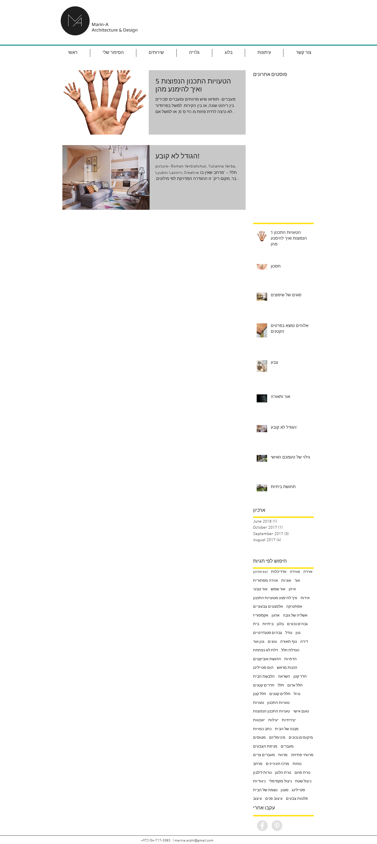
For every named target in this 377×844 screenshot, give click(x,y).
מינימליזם (277, 737)
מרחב (257, 764)
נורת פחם (302, 772)
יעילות (273, 720)
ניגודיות (259, 781)
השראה (284, 676)
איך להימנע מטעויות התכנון (275, 598)
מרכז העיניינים (277, 764)
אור (297, 580)
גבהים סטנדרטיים (267, 633)
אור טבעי (260, 589)
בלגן (280, 624)
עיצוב (257, 798)
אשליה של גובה (295, 615)
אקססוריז (260, 615)
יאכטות (259, 720)
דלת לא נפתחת (265, 650)
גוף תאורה (288, 641)
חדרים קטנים (263, 685)
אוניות (286, 580)
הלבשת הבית (264, 676)
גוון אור (258, 641)
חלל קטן (259, 694)
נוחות (297, 764)
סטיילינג (298, 790)
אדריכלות (278, 572)
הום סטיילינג (263, 667)
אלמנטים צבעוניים (268, 606)
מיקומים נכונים (301, 737)
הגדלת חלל (290, 650)
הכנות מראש (287, 667)
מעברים (287, 746)
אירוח (305, 598)
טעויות (258, 703)
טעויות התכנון (278, 703)
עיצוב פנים (274, 798)
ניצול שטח (303, 781)
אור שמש (278, 589)
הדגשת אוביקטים (267, 659)
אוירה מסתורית (265, 580)
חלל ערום (294, 685)
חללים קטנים (279, 694)
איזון (292, 589)
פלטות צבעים (297, 798)
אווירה (295, 572)
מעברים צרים (264, 755)
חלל (281, 685)
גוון (298, 633)
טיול (297, 694)
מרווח (283, 755)
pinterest (260, 572)
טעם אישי (301, 711)
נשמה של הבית (265, 790)
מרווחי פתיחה (302, 755)
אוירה (307, 572)
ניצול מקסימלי (280, 781)
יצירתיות (289, 720)
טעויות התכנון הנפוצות (271, 711)
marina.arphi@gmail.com (193, 840)
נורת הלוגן (283, 772)
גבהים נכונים (297, 624)
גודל (288, 633)
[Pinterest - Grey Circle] (277, 825)
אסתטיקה (294, 606)
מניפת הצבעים (265, 746)
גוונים (272, 641)
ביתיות (268, 624)
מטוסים (259, 737)
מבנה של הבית (287, 729)
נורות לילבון (262, 772)
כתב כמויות (262, 729)
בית (256, 624)
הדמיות (290, 659)
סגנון (284, 790)
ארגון (276, 615)
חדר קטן (300, 676)
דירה (304, 641)
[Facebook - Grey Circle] (262, 825)
